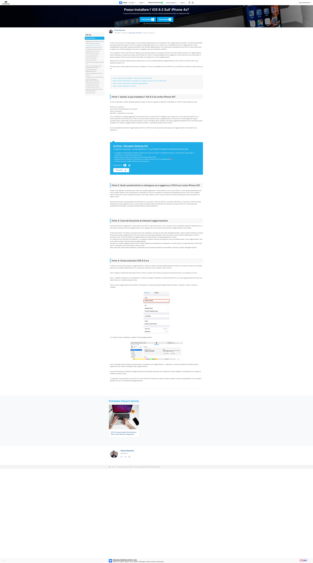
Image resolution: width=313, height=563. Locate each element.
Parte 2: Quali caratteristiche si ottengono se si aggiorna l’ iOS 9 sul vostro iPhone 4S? (139, 81)
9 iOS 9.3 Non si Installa (91, 58)
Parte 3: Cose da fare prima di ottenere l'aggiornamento (130, 83)
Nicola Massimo (119, 30)
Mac (129, 165)
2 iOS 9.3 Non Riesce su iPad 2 (93, 43)
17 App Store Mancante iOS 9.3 (93, 82)
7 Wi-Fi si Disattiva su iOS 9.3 (92, 53)
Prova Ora (119, 170)
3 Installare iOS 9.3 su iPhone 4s (93, 45)
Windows (124, 165)
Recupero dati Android (154, 2)
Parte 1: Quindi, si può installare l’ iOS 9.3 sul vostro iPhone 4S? (132, 78)
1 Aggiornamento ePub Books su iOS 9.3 (95, 41)
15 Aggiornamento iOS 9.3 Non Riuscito (95, 77)
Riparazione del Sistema (135, 33)
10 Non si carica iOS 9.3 (91, 60)
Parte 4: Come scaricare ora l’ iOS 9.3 (124, 86)
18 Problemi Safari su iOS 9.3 (92, 85)
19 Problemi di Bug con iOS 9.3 (93, 87)
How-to (114, 467)
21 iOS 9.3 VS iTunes (90, 92)
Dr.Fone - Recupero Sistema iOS (130, 146)
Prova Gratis (146, 19)
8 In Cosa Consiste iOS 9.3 (92, 56)
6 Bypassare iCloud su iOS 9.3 (92, 51)
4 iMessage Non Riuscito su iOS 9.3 (94, 47)
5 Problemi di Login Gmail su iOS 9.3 (94, 49)
